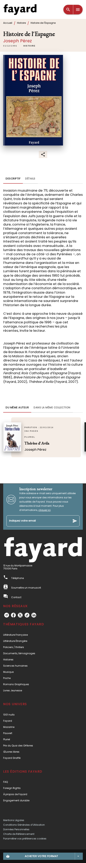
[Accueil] (20, 9)
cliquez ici (44, 510)
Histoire (21, 23)
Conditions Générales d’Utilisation (24, 824)
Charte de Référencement (18, 834)
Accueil (7, 23)
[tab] (13, 179)
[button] (29, 46)
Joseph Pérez (17, 41)
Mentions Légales (13, 820)
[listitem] (6, 615)
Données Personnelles (16, 829)
